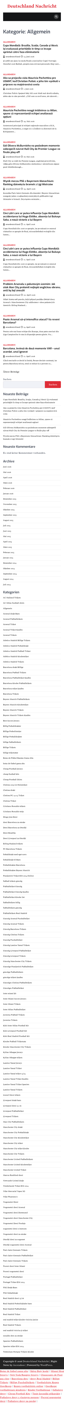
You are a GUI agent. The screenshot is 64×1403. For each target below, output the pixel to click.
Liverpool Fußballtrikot (13, 1111)
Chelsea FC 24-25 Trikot (13, 795)
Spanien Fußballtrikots (13, 1341)
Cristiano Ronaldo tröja (13, 811)
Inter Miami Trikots (12, 1004)
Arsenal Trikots (10, 635)
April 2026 (7, 477)
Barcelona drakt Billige (13, 667)
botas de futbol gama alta (14, 763)
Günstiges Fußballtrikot (13, 988)
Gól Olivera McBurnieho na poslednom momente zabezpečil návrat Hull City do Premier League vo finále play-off (31, 149)
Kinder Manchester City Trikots (17, 1047)
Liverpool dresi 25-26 (12, 1106)
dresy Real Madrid (40, 1378)
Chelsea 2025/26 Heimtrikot (15, 785)
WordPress (46, 1365)
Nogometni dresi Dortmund (15, 1212)
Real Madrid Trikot (11, 1314)
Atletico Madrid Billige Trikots (16, 640)
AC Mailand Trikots (12, 597)
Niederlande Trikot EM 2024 (15, 1186)
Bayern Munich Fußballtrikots (16, 699)
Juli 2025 (7, 525)
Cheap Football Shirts (12, 779)
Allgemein (9, 42)
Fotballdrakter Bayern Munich (16, 870)
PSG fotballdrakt (10, 1293)
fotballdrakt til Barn (12, 860)
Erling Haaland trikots (13, 843)
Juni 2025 (7, 531)
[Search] (56, 16)
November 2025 (10, 504)
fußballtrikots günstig (12, 908)
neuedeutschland (13, 56)
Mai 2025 (7, 536)
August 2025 (8, 520)
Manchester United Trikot (14, 1170)
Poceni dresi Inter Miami (14, 1266)
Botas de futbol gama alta (14, 1371)
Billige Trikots (9, 747)
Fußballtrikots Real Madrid (15, 913)
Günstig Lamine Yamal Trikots (16, 945)
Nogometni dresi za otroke (14, 1234)
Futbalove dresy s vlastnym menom (19, 1397)
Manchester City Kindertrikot (16, 1138)
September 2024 (10, 574)
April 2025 (7, 541)
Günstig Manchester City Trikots (17, 961)
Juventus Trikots (10, 1020)
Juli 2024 (7, 584)
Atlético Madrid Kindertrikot (16, 656)
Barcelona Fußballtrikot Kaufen (17, 678)
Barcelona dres (19, 1378)
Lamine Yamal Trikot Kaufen (15, 1079)
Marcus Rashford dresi (13, 1175)
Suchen (7, 379)
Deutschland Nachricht (32, 6)
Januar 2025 (8, 557)
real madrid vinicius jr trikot (15, 1330)
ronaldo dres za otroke (13, 1336)
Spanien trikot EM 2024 (13, 1346)
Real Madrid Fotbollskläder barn (17, 1303)
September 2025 (10, 515)
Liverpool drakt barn (12, 1100)
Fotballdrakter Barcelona (14, 865)
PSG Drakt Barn (10, 1287)
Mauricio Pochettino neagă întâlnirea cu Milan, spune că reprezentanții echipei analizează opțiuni (30, 114)
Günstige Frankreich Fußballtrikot (18, 966)
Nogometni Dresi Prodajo (14, 1223)
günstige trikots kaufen (13, 977)
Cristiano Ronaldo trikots (14, 806)
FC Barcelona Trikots (12, 849)
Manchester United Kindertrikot (17, 1164)
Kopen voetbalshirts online (28, 1386)
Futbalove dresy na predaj (22, 1401)
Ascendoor (19, 1365)
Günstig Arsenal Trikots (13, 924)
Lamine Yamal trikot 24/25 (14, 1073)
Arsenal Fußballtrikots (13, 619)
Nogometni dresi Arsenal (14, 1207)
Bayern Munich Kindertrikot (15, 704)
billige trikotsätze (10, 753)
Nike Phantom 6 (10, 1197)
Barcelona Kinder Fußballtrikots (17, 683)
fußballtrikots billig (11, 902)
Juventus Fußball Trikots (14, 1015)
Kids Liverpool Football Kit (15, 1031)
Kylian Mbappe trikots (12, 1057)
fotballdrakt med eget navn (15, 854)
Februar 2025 (8, 552)
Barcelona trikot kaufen (13, 688)
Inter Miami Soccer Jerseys (14, 999)
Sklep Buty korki (39, 1371)
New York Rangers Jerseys (24, 1374)
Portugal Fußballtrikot (13, 1277)
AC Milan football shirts (13, 603)
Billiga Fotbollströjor (12, 731)
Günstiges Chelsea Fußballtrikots (17, 982)
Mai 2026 (7, 472)
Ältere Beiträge (11, 371)
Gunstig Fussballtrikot (12, 940)
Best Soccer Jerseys (11, 721)
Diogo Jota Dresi (10, 817)
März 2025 (7, 547)
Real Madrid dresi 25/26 (13, 1298)
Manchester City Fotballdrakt (16, 1132)
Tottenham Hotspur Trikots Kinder (18, 1352)
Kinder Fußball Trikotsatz (14, 1041)
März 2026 (7, 483)
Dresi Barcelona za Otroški (14, 827)
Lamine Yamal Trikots (12, 1089)
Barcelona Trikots (11, 694)
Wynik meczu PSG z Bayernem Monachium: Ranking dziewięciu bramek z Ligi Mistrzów (28, 182)
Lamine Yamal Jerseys (12, 1063)
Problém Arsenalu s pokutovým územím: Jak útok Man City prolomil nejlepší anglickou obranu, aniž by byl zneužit (32, 287)
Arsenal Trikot (9, 624)
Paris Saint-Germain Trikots (15, 1261)
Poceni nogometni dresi (13, 1271)
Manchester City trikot (13, 1143)
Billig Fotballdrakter (12, 726)
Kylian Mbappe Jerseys (13, 1052)
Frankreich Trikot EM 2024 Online (18, 876)
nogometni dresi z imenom (15, 1228)
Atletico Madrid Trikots (13, 662)
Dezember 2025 (9, 499)
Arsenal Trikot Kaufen (13, 630)
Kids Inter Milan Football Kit (16, 1025)
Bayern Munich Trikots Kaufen (16, 715)
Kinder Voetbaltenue (39, 1389)
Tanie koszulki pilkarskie (46, 1393)
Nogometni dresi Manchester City (18, 1218)
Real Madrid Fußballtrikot (14, 1309)
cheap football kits (11, 774)
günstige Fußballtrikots (13, 972)
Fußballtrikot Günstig (12, 886)
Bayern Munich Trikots (13, 710)
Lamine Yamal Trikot (12, 1068)
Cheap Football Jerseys (13, 769)
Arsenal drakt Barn (11, 613)
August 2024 (8, 579)
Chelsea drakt (9, 790)
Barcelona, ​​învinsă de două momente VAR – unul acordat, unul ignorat (31, 350)
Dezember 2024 (9, 563)
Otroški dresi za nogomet (14, 1239)
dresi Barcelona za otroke (14, 822)
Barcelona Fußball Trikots (14, 672)
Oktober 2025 (9, 509)
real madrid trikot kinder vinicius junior (20, 1319)
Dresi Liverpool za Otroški (14, 838)
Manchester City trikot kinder (16, 1148)
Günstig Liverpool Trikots (14, 956)
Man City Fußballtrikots (13, 1122)
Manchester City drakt (13, 1127)
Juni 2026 (7, 467)
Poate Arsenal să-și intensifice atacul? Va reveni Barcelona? (31, 321)
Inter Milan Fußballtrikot (14, 1009)
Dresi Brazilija (9, 833)
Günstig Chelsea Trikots (13, 934)
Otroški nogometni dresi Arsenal (17, 1245)
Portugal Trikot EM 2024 (14, 1282)
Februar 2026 (8, 488)
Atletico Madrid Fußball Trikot (16, 651)
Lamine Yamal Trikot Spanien (16, 1084)
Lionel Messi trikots (11, 1095)
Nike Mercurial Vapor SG (14, 1191)
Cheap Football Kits (19, 1393)
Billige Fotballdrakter (12, 736)
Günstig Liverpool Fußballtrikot (17, 950)
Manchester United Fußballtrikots (18, 1159)
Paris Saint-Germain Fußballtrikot (18, 1255)
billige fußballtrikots (12, 742)
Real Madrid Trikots (12, 1325)
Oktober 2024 (9, 568)
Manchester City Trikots (13, 1154)
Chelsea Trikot (9, 801)
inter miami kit (9, 993)
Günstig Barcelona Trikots (14, 929)
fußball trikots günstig (12, 881)
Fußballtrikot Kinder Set (14, 897)
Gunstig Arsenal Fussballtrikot (16, 918)
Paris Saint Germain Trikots (15, 1250)
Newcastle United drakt (13, 1180)
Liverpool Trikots (10, 1116)
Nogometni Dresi (10, 1202)
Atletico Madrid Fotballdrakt (15, 646)
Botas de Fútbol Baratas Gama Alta (18, 758)
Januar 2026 (8, 493)
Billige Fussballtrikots (22, 1382)
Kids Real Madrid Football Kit (16, 1036)
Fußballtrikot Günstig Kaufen (16, 892)
